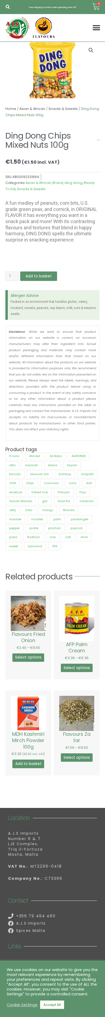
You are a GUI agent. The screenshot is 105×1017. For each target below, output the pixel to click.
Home (10, 108)
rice (52, 537)
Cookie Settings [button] (22, 1004)
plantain (54, 528)
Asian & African (32, 108)
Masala (69, 510)
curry (72, 483)
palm (57, 519)
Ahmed (34, 456)
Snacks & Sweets (63, 108)
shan (84, 537)
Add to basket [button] (28, 763)
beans (52, 465)
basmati (31, 465)
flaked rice (40, 492)
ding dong (73, 182)
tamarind (35, 546)
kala (29, 510)
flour (82, 492)
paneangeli (79, 519)
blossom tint (39, 474)
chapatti (87, 474)
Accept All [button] (52, 1004)
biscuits (15, 474)
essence (15, 492)
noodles (37, 519)
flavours (64, 492)
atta (12, 465)
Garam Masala (20, 501)
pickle (33, 528)
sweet (13, 546)
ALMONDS (79, 456)
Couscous (51, 483)
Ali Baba (56, 456)
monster (15, 519)
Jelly (12, 510)
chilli (12, 483)
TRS (54, 546)
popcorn (77, 528)
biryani (72, 465)
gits (45, 501)
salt (68, 537)
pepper (14, 528)
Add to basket (39, 276)
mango (47, 510)
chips (30, 483)
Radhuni (33, 537)
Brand (57, 182)
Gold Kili (64, 501)
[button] (8, 7)
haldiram (87, 501)
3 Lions (14, 456)
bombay (65, 474)
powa (13, 537)
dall (89, 483)
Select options (28, 657)
